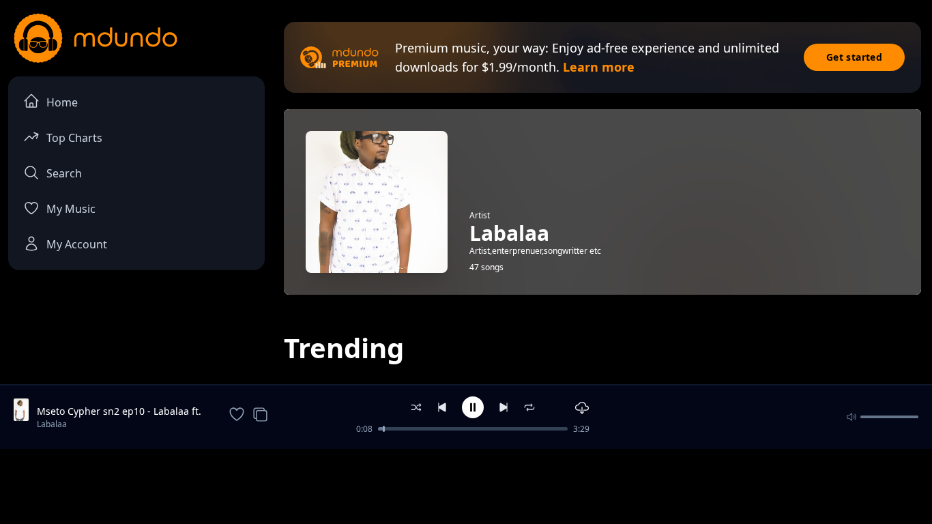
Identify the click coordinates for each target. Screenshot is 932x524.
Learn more (599, 67)
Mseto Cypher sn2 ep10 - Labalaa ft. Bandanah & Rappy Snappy (119, 411)
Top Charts (74, 137)
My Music (71, 208)
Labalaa (52, 424)
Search (64, 173)
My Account (76, 244)
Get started (854, 56)
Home (62, 102)
